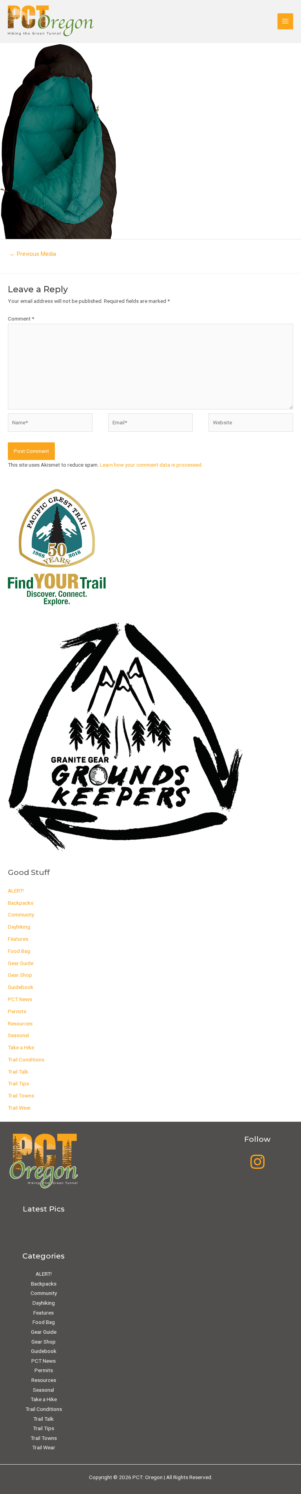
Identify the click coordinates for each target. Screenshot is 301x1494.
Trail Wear (19, 1108)
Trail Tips (18, 1083)
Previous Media (32, 253)
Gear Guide (20, 963)
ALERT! (16, 890)
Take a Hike (21, 1047)
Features (18, 939)
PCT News (20, 999)
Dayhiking (19, 927)
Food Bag (19, 951)
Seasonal (18, 1035)
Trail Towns (21, 1095)
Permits (17, 1011)
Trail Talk (18, 1071)
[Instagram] (257, 1161)
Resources (20, 1023)
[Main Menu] (285, 21)
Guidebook (20, 987)
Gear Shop (20, 975)
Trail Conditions (26, 1059)
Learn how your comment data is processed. (151, 465)
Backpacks (20, 903)
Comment (21, 318)
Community (21, 914)
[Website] (251, 424)
